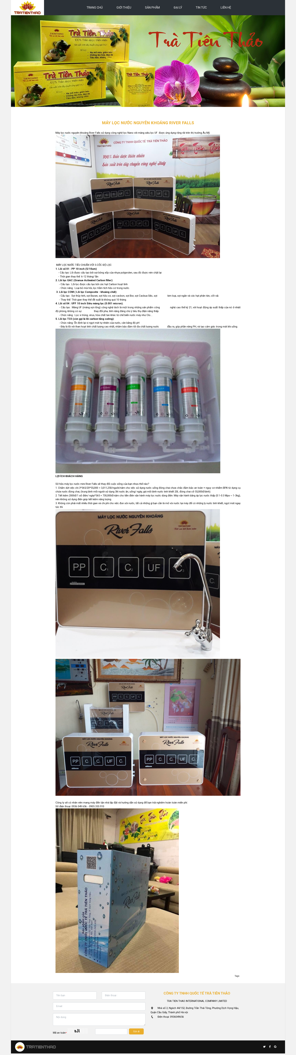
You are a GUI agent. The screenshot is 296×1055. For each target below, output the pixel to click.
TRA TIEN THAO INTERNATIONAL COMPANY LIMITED (197, 1001)
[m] (36, 1046)
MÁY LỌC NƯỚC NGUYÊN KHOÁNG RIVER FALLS (148, 122)
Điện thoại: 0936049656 (171, 1016)
